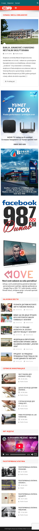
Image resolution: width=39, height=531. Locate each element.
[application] (19, 446)
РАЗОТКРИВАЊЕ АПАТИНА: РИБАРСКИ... (27, 509)
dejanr (22, 488)
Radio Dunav (19, 53)
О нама (3, 3)
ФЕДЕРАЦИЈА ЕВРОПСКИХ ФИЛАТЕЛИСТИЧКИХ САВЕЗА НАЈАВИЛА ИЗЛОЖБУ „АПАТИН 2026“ (26, 342)
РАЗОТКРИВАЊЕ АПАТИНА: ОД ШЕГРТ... (27, 495)
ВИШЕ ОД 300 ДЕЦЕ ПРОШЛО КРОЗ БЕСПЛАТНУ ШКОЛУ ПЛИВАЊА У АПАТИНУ (25, 317)
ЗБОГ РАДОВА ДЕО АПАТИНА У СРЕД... (25, 375)
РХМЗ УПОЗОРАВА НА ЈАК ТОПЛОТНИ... (27, 416)
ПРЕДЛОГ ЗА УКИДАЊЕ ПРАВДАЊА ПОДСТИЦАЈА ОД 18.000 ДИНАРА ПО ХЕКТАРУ (25, 356)
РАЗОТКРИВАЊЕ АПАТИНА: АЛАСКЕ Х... (27, 482)
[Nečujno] (32, 454)
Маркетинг (10, 3)
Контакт (17, 3)
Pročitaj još (11, 81)
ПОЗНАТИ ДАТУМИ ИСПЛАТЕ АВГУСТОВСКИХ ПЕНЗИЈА (25, 306)
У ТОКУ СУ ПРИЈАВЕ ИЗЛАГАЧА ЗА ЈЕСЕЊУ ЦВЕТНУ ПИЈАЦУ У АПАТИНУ (25, 329)
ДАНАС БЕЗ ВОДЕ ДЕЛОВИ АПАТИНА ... (27, 389)
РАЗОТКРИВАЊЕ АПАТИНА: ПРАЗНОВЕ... (27, 468)
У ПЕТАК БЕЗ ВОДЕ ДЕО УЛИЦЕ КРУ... (26, 402)
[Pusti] (3, 454)
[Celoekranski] (36, 454)
